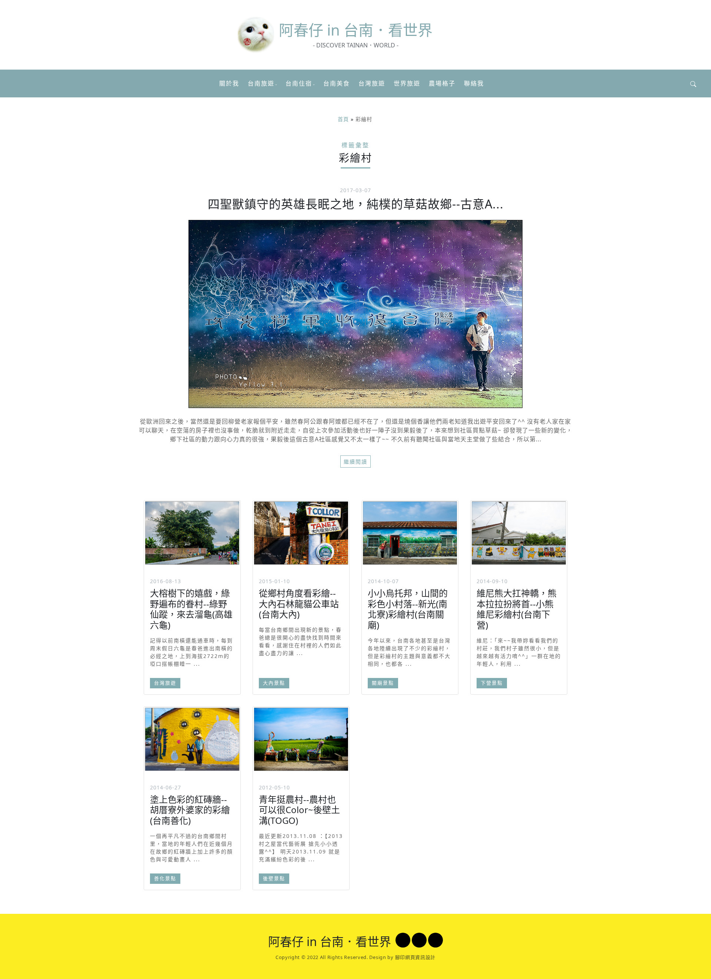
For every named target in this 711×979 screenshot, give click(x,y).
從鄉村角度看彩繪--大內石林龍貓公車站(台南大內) (299, 604)
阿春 (356, 30)
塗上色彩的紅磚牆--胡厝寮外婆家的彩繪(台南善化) (190, 810)
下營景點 (492, 682)
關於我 (229, 83)
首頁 (343, 119)
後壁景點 (274, 878)
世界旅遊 (407, 83)
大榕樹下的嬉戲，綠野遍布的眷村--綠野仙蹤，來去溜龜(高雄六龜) (191, 609)
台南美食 (336, 83)
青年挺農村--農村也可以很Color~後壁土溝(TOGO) (299, 810)
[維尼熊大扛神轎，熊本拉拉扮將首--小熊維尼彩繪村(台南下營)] (519, 533)
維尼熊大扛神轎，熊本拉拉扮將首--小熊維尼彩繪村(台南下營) (517, 609)
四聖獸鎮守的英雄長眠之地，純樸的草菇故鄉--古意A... (356, 204)
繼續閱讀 (355, 461)
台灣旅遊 (371, 83)
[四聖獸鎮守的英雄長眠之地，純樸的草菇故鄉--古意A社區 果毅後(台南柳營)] (355, 314)
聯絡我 (474, 83)
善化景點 (165, 878)
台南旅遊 (261, 83)
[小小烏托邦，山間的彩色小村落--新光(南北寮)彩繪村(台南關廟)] (410, 533)
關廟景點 (383, 682)
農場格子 (442, 83)
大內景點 (274, 682)
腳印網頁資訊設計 (415, 957)
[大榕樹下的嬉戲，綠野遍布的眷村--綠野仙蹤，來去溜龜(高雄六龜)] (192, 533)
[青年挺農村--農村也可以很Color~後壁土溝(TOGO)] (301, 739)
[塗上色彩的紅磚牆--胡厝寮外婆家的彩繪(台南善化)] (192, 739)
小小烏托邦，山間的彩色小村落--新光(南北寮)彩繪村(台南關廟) (408, 609)
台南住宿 (299, 83)
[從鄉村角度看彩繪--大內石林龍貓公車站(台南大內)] (301, 533)
